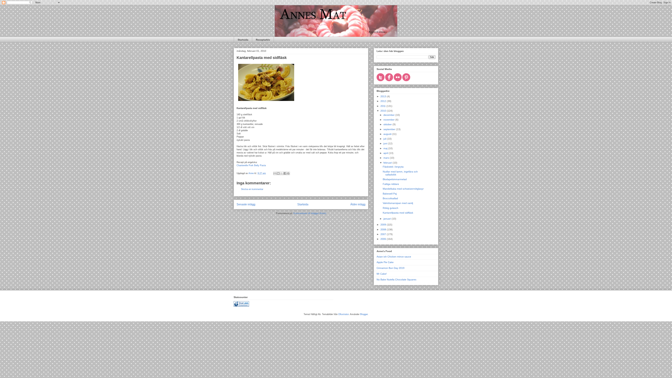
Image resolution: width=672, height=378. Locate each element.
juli (385, 138)
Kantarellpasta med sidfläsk (398, 212)
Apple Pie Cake (385, 262)
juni (385, 143)
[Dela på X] (281, 173)
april (386, 153)
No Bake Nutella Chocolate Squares (396, 279)
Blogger (364, 314)
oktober (388, 124)
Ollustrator (343, 314)
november (389, 119)
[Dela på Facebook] (285, 173)
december (389, 115)
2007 (383, 234)
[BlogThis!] (278, 173)
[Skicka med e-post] (275, 173)
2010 (383, 110)
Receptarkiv (263, 39)
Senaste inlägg (246, 204)
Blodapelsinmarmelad (395, 179)
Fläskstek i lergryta (393, 166)
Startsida (243, 39)
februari (388, 162)
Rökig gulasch (390, 208)
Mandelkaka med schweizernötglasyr (403, 188)
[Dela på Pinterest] (288, 173)
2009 (383, 224)
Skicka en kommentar (252, 189)
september (389, 129)
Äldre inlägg (357, 204)
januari (387, 218)
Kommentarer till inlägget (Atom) (309, 213)
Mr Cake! (382, 273)
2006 (383, 239)
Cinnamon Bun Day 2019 (390, 268)
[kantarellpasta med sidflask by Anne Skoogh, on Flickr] (266, 101)
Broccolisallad (390, 198)
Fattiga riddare (391, 184)
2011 (383, 106)
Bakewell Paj (390, 193)
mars (386, 157)
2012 (383, 101)
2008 (383, 229)
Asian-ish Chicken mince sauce (394, 256)
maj (385, 148)
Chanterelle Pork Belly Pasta (251, 165)
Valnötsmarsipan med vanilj (398, 203)
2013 (383, 96)
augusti (387, 134)
